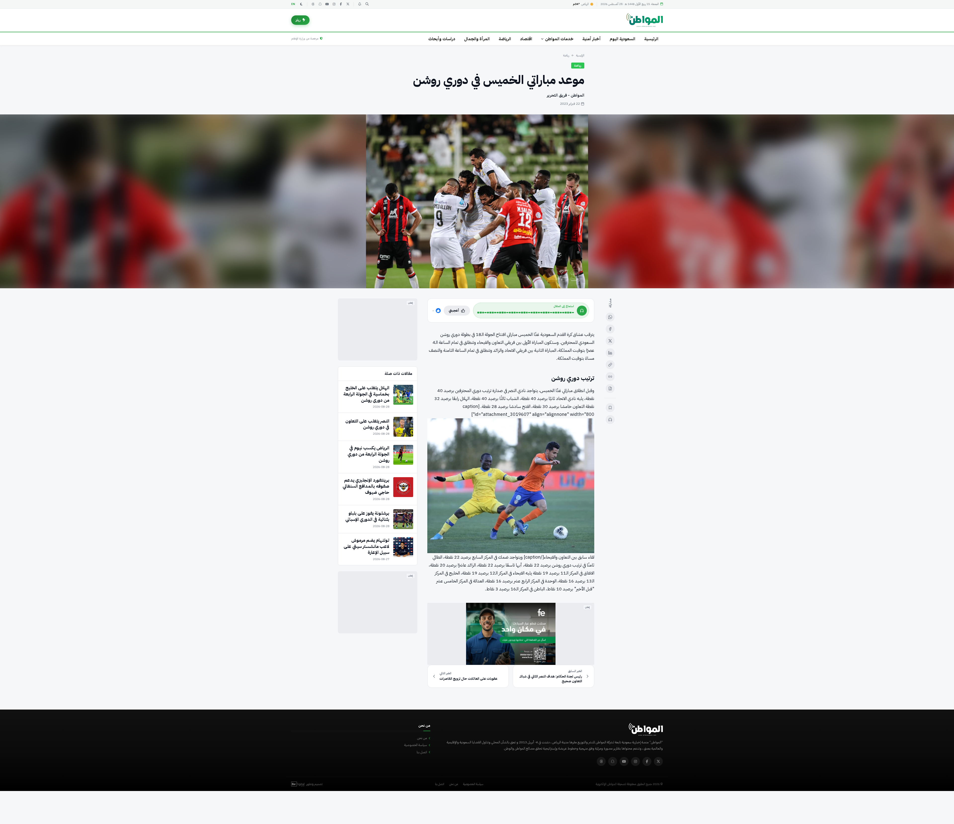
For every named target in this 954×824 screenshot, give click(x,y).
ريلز (298, 20)
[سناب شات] (320, 4)
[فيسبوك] (341, 4)
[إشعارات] (359, 4)
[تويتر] (348, 4)
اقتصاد (526, 39)
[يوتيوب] (327, 4)
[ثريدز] (313, 4)
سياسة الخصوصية (415, 745)
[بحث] (367, 4)
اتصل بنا (422, 752)
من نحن (422, 738)
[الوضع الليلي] (301, 4)
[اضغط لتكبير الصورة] (477, 201)
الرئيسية (651, 39)
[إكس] (610, 340)
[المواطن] (644, 20)
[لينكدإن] (610, 352)
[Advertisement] (377, 329)
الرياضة (505, 39)
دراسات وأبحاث (441, 39)
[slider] (525, 312)
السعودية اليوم (622, 39)
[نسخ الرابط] (610, 364)
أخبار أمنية (591, 39)
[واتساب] (610, 317)
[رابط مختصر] (610, 376)
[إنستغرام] (334, 4)
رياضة (566, 55)
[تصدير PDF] (610, 388)
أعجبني (454, 310)
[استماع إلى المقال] (610, 419)
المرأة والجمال (477, 39)
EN (293, 4)
